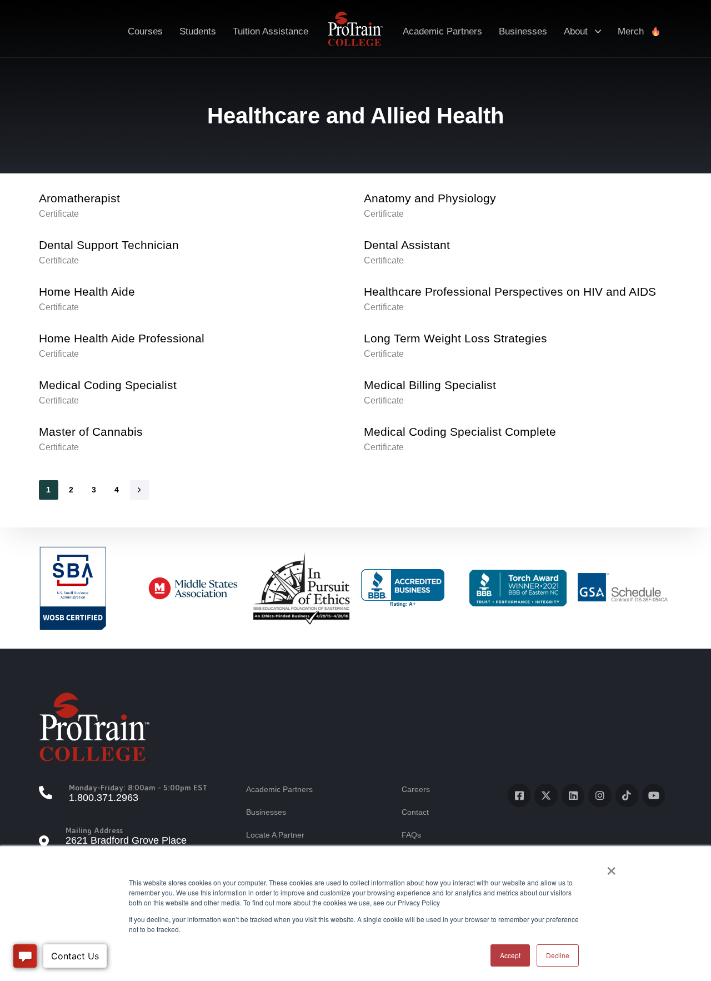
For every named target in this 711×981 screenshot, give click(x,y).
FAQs (411, 834)
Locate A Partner (275, 834)
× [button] (611, 867)
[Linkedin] (573, 795)
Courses (145, 31)
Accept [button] (510, 955)
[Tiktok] (626, 795)
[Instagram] (599, 795)
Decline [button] (557, 955)
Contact (415, 812)
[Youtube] (653, 795)
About (576, 31)
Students (197, 31)
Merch (631, 31)
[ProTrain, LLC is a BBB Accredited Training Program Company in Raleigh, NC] (402, 588)
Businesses (523, 31)
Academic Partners (442, 31)
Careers (416, 789)
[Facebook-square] (519, 795)
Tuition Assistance (270, 31)
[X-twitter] (545, 795)
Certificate (59, 213)
